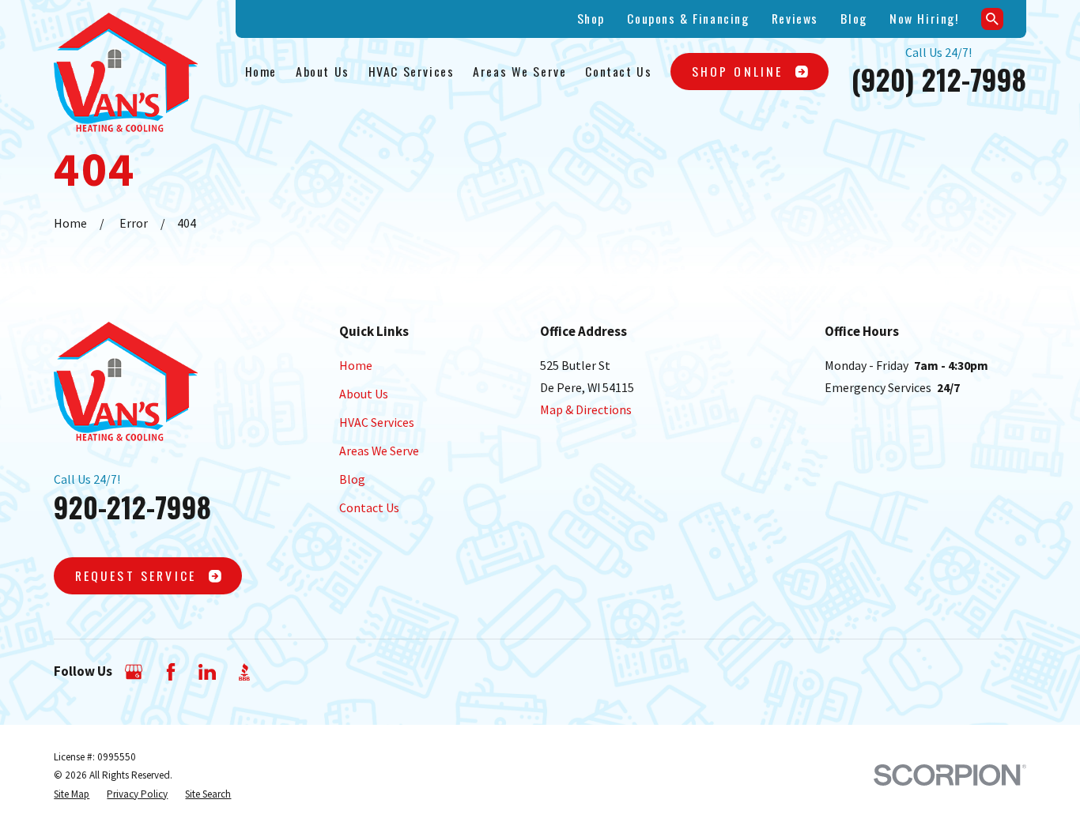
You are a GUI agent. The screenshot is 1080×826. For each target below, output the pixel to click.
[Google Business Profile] (133, 672)
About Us (363, 394)
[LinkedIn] (207, 672)
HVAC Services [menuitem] (411, 71)
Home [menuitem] (261, 71)
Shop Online (738, 71)
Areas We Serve (379, 450)
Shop (591, 18)
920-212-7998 (132, 506)
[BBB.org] (244, 672)
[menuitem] (71, 794)
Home (355, 365)
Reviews (795, 18)
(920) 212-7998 (939, 79)
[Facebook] (170, 672)
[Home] (126, 72)
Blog (853, 18)
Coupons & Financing (688, 18)
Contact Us (369, 507)
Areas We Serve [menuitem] (519, 71)
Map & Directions (586, 409)
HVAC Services (376, 422)
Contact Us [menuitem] (618, 71)
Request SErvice (135, 575)
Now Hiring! (923, 18)
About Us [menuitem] (322, 71)
